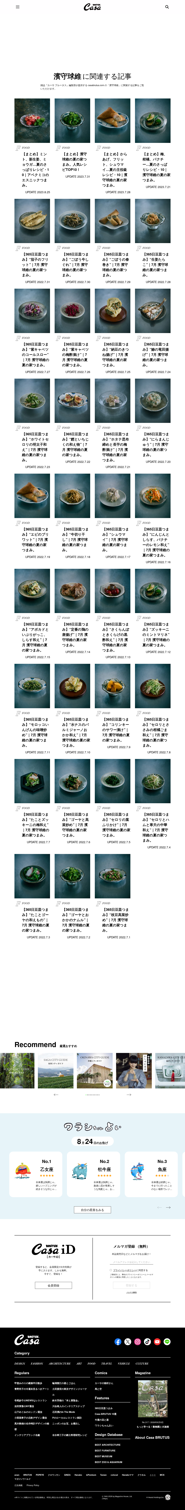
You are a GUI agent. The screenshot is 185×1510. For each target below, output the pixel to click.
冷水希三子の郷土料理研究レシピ (69, 1435)
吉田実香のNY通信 (24, 1406)
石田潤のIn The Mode (63, 1412)
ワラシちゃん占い (104, 1425)
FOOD (91, 1364)
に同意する (130, 1270)
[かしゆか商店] (134, 1071)
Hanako (78, 1474)
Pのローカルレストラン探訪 (67, 1417)
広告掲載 (18, 1485)
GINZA (67, 1474)
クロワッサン (54, 1474)
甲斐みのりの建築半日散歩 (28, 1383)
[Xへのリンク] (127, 1341)
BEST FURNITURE (105, 1450)
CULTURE (142, 1364)
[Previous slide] (56, 1094)
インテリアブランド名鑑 (27, 1435)
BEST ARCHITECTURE (108, 1444)
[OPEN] (17, 7)
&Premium (91, 1474)
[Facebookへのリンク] (117, 1341)
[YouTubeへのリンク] (157, 1341)
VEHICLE (124, 1364)
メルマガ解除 (131, 1292)
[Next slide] (129, 1094)
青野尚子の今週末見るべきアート (31, 1388)
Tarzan (103, 1474)
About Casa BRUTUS (152, 1437)
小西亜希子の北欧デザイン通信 (30, 1417)
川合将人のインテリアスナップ (68, 1406)
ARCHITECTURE (60, 1364)
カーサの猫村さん (104, 1383)
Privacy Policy (33, 1485)
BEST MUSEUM (103, 1456)
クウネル (142, 1474)
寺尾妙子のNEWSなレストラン (30, 1400)
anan (16, 1474)
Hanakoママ (128, 1474)
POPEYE (40, 1474)
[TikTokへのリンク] (147, 1341)
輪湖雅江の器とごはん (63, 1383)
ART (79, 1364)
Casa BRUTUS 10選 (105, 1414)
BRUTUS (27, 1474)
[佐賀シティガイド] (56, 1071)
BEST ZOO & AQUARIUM (108, 1462)
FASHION (37, 1364)
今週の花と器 (102, 1419)
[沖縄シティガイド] (95, 1071)
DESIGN (19, 1364)
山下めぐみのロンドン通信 (28, 1412)
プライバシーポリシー (124, 1270)
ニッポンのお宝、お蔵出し (66, 1423)
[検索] (167, 7)
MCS (162, 1474)
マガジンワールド (22, 1478)
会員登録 (53, 1285)
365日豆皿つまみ (104, 1408)
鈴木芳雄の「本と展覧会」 (66, 1400)
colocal (114, 1474)
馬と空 (98, 1388)
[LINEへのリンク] (167, 1341)
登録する (131, 1285)
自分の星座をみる (92, 1210)
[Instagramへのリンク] (137, 1341)
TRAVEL (106, 1364)
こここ (153, 1474)
